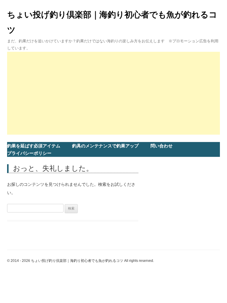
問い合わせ (161, 145)
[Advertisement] (113, 93)
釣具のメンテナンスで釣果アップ (105, 145)
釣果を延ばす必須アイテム (33, 145)
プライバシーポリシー (29, 153)
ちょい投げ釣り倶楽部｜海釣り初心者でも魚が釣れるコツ (112, 22)
